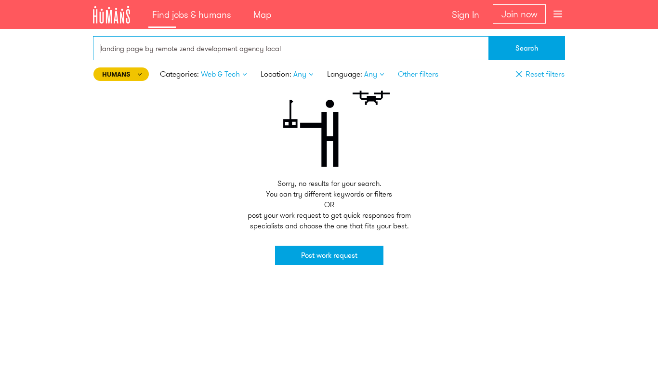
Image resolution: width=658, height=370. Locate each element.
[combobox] (290, 48)
